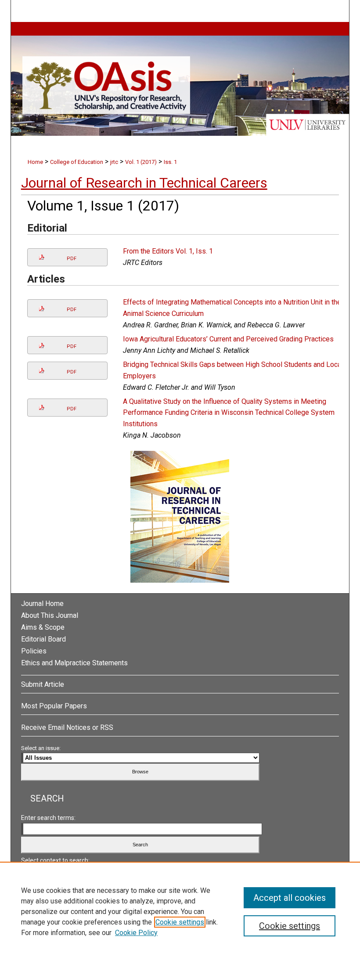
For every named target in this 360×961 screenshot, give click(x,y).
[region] (180, 911)
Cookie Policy (136, 932)
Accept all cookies (289, 897)
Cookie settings (179, 922)
